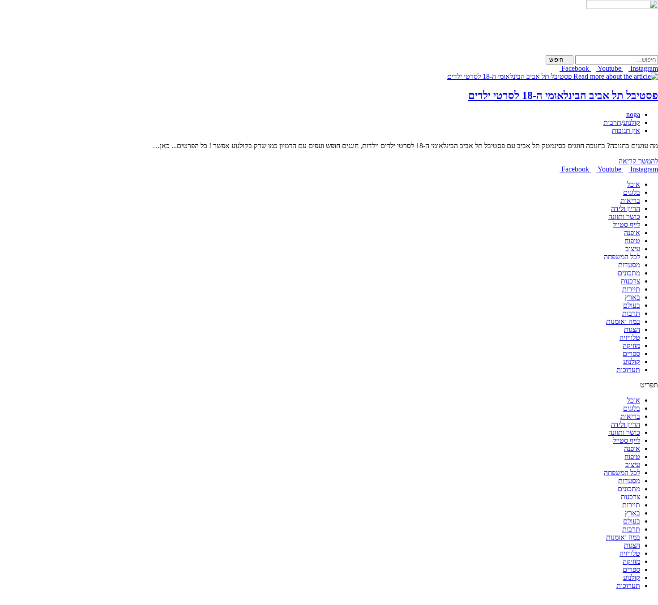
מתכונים (629, 273)
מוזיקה (631, 345)
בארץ (632, 297)
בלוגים (631, 192)
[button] (329, 385)
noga (633, 114)
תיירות (631, 289)
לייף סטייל (626, 224)
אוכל (633, 184)
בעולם (631, 305)
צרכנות (630, 281)
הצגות (632, 329)
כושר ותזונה (624, 216)
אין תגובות (626, 130)
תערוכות (628, 369)
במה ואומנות (623, 321)
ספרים (631, 353)
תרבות (612, 122)
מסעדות (629, 265)
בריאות (630, 200)
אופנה (632, 232)
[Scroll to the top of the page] (655, 601)
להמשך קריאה (635, 161)
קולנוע (631, 122)
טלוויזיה (630, 337)
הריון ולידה (625, 208)
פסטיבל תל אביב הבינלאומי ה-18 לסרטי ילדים (563, 95)
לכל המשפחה (622, 257)
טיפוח (632, 241)
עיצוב (632, 249)
